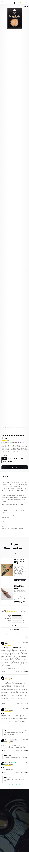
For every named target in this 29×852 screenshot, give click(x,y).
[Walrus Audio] (14, 2)
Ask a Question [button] (15, 629)
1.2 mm (21, 458)
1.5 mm (4, 461)
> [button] (19, 784)
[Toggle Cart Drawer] (26, 2)
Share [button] (4, 671)
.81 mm (9, 458)
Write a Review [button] (15, 625)
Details (5, 476)
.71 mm (4, 458)
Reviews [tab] (4, 634)
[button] (3, 427)
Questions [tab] (13, 634)
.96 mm (15, 458)
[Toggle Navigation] (2, 2)
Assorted (10, 461)
